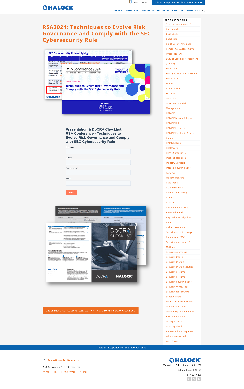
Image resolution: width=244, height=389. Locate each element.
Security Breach (174, 257)
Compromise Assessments (180, 48)
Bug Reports (172, 29)
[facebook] (189, 379)
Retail (169, 222)
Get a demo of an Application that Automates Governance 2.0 (90, 310)
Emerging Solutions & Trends (181, 73)
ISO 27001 (171, 172)
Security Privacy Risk (177, 286)
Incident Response (176, 157)
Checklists (171, 38)
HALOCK (170, 113)
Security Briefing (175, 261)
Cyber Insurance (175, 53)
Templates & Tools (176, 306)
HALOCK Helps (173, 123)
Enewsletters (173, 78)
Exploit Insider (174, 88)
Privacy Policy (50, 371)
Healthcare (172, 147)
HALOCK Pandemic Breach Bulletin (180, 135)
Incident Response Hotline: (178, 2)
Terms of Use (68, 371)
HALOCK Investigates (177, 128)
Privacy (170, 202)
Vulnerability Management (180, 331)
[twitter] (194, 379)
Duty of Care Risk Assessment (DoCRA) (182, 61)
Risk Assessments (175, 227)
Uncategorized (174, 326)
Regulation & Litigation (178, 217)
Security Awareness (176, 252)
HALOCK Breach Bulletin (179, 118)
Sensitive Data (173, 296)
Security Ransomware (177, 291)
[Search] (203, 10)
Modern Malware (175, 177)
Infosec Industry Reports (179, 167)
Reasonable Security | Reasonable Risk (178, 210)
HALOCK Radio (173, 143)
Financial (171, 93)
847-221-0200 (139, 2)
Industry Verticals (175, 162)
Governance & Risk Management (176, 106)
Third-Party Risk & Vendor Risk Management (180, 314)
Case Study (172, 34)
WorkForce (172, 341)
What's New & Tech (176, 336)
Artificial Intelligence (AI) (179, 24)
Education (171, 68)
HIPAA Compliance (176, 152)
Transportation (174, 321)
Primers (170, 197)
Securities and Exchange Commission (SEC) (179, 235)
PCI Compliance (174, 187)
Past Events (172, 182)
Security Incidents (175, 271)
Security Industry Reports (180, 281)
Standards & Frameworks (179, 301)
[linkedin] (199, 379)
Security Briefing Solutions (180, 266)
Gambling (171, 98)
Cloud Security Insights (178, 43)
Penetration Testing (176, 192)
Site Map (83, 371)
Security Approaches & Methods (178, 244)
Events (169, 83)
